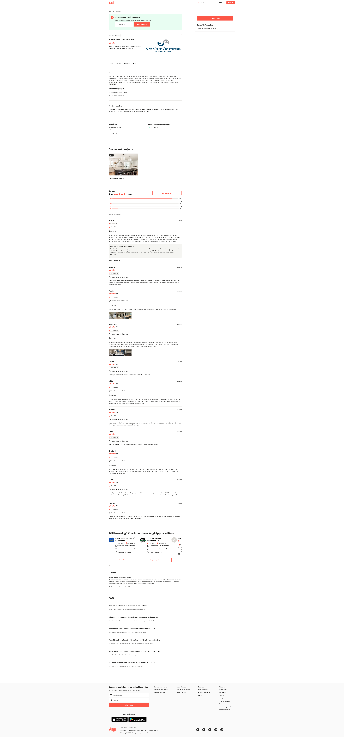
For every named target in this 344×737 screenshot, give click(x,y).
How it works (223, 689)
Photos (118, 64)
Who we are (222, 692)
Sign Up (231, 3)
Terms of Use (123, 727)
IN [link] (113, 11)
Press (221, 698)
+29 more (130, 49)
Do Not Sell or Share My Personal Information (145, 730)
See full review (113, 260)
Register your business (183, 689)
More (133, 7)
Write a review (167, 193)
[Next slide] (114, 565)
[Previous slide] (110, 565)
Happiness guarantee (225, 707)
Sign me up (129, 705)
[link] (123, 546)
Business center (181, 692)
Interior (111, 7)
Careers (221, 695)
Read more (112, 84)
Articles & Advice (141, 7)
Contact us (222, 704)
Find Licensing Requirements (142, 583)
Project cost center (204, 692)
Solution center (203, 689)
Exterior (117, 7)
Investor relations (224, 701)
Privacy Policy (133, 727)
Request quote (123, 560)
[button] (123, 168)
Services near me (159, 692)
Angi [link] (110, 11)
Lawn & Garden (126, 7)
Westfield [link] (118, 11)
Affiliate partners (224, 709)
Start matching (142, 24)
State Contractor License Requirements (120, 577)
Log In (221, 3)
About (111, 64)
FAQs (200, 695)
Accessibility (125, 730)
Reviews (127, 64)
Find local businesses (161, 689)
